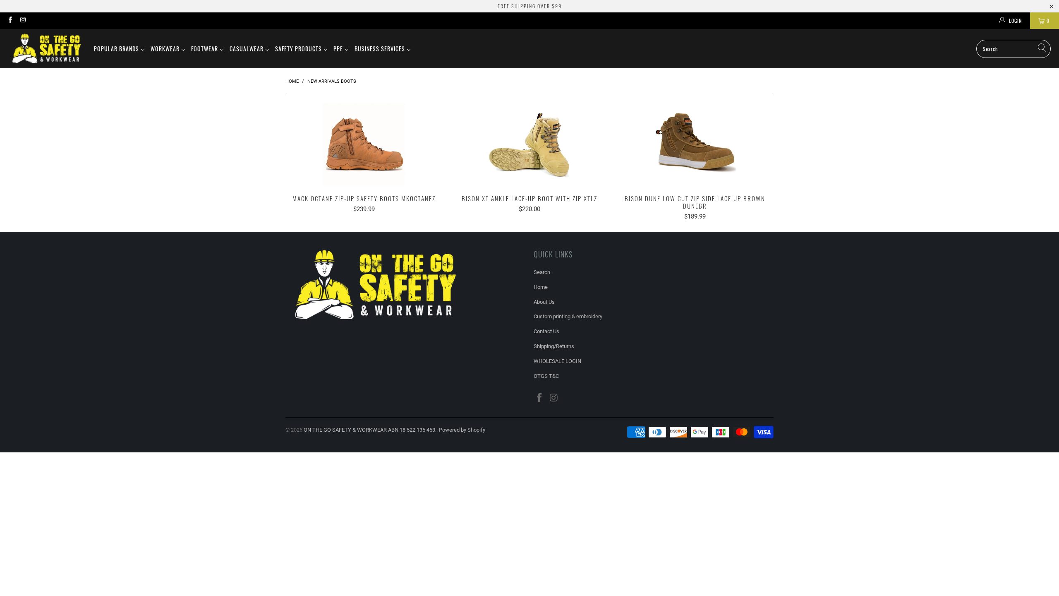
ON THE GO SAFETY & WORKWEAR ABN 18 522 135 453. (370, 430)
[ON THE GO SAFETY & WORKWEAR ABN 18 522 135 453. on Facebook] (9, 21)
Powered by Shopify (462, 430)
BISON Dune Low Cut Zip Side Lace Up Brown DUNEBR (695, 144)
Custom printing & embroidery (568, 316)
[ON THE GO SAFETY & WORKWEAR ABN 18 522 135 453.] (46, 48)
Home (541, 287)
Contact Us (546, 331)
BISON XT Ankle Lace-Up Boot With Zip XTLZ (529, 144)
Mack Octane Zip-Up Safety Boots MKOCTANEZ (364, 144)
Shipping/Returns (554, 346)
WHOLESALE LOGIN (557, 361)
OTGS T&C (546, 376)
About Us (544, 302)
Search (542, 272)
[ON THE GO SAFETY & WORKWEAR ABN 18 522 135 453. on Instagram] (22, 21)
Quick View (364, 163)
